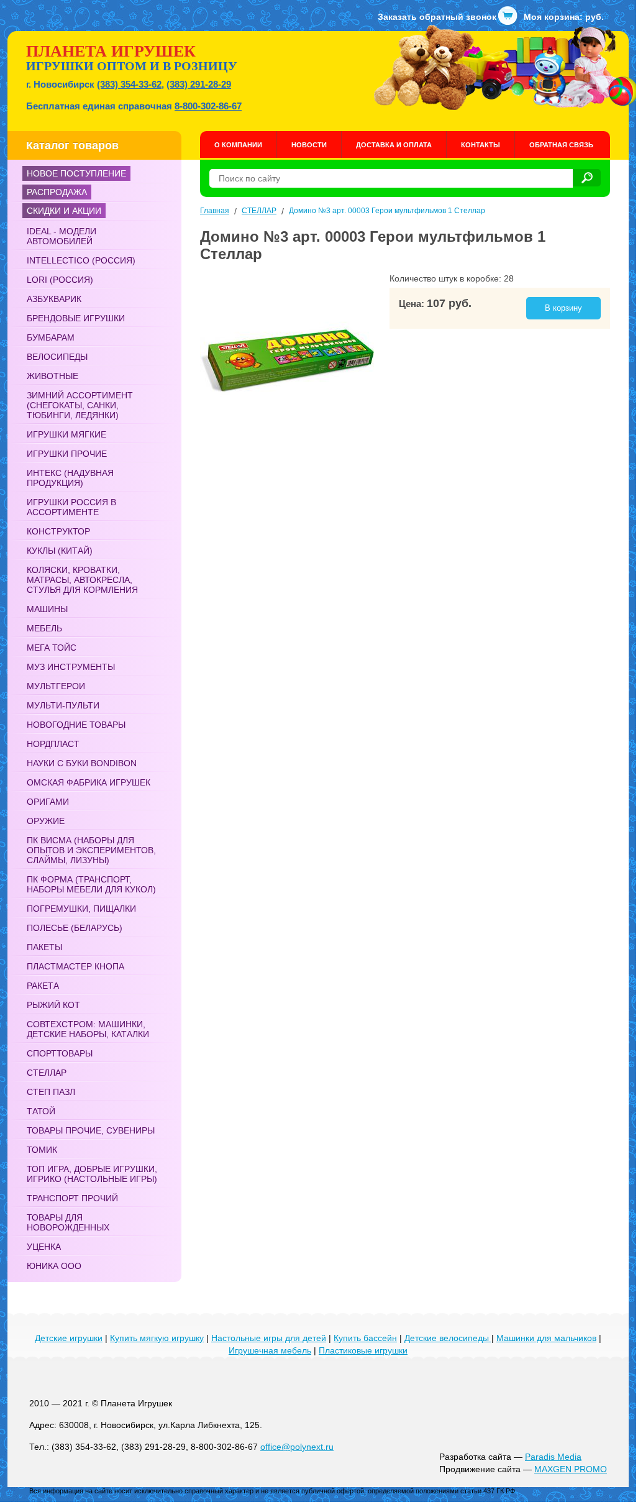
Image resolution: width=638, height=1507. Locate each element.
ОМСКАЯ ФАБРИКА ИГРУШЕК (88, 782)
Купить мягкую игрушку (157, 1338)
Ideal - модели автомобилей (61, 236)
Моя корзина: (564, 17)
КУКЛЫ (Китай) (60, 551)
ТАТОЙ (41, 1111)
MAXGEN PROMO (570, 1469)
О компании (238, 145)
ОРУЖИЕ (46, 821)
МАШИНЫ (47, 609)
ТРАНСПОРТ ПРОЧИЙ (72, 1198)
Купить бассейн (365, 1338)
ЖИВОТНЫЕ (52, 376)
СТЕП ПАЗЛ (51, 1092)
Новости (309, 145)
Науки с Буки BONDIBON (82, 763)
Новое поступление (76, 173)
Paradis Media (553, 1457)
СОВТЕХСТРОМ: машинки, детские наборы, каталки (88, 1029)
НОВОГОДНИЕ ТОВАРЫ (76, 725)
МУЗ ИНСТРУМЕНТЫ (71, 667)
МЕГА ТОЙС (51, 648)
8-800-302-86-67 (208, 106)
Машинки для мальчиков (546, 1338)
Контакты (480, 145)
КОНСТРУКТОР (58, 531)
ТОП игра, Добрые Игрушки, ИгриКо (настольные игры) (92, 1174)
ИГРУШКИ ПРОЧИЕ (67, 454)
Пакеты (44, 947)
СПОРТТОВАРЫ (60, 1053)
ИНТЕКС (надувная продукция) (70, 478)
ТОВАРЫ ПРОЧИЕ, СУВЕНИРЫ (91, 1130)
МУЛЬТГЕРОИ (56, 686)
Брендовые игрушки (76, 318)
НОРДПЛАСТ (53, 744)
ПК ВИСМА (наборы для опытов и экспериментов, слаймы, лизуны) (91, 850)
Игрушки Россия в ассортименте (71, 507)
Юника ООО (54, 1266)
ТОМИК (42, 1150)
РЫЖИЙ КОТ (53, 1005)
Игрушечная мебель (270, 1350)
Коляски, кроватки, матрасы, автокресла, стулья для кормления (82, 580)
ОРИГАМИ (48, 802)
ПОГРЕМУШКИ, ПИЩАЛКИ (81, 909)
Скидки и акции (64, 211)
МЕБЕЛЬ (44, 628)
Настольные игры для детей (268, 1338)
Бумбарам (51, 337)
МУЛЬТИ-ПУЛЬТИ (63, 705)
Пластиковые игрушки (363, 1350)
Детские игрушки (69, 1338)
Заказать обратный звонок (437, 17)
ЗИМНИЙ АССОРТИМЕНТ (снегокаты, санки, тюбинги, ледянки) (80, 405)
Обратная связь (561, 145)
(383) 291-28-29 (198, 84)
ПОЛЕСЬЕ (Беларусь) (74, 928)
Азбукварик (54, 299)
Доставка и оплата (394, 145)
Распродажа (57, 192)
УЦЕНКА (44, 1247)
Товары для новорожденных (68, 1222)
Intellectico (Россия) (81, 260)
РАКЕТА (43, 986)
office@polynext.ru (297, 1447)
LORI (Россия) (60, 280)
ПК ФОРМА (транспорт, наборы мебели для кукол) (91, 884)
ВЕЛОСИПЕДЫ (57, 357)
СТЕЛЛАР (46, 1073)
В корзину (563, 308)
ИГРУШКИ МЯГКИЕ (66, 434)
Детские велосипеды (447, 1338)
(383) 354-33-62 (129, 84)
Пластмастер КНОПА (75, 966)
